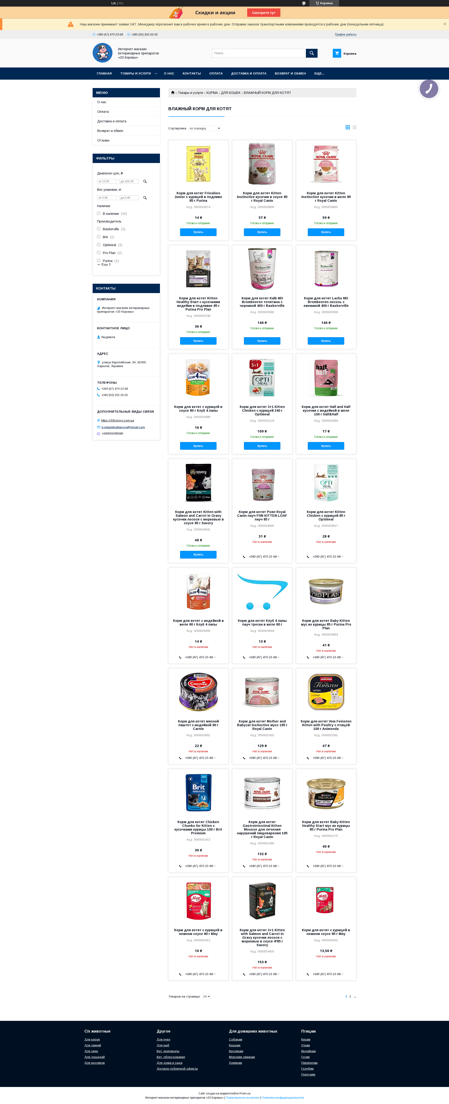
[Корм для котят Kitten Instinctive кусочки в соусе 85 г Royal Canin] (262, 163)
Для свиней (92, 1045)
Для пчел (163, 1039)
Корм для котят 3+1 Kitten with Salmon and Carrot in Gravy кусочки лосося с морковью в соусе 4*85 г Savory (262, 937)
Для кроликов (94, 1063)
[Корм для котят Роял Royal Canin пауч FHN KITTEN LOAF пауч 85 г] (262, 482)
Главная (104, 73)
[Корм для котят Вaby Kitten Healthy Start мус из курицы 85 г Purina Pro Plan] (326, 792)
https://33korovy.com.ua (117, 420)
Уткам (305, 1045)
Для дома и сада (169, 1063)
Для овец (91, 1051)
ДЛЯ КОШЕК (230, 93)
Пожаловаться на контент (242, 1097)
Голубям (307, 1068)
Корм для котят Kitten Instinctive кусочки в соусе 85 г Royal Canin (262, 196)
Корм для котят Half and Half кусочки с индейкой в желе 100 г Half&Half (326, 410)
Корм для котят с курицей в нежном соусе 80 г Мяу (198, 932)
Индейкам (308, 1051)
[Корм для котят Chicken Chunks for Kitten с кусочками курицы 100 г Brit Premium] (198, 792)
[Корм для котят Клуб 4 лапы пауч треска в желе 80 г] (262, 591)
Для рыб (163, 1045)
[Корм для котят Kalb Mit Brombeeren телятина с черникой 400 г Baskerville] (262, 268)
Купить (198, 232)
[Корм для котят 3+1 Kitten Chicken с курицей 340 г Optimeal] (262, 377)
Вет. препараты (168, 1051)
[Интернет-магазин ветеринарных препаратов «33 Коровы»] (102, 61)
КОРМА (212, 93)
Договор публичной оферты (177, 1068)
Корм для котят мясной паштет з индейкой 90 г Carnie (198, 725)
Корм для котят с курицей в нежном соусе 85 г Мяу (326, 932)
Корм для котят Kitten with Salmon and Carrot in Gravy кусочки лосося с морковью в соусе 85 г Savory (198, 517)
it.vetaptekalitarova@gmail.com (123, 427)
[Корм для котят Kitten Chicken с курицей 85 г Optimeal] (326, 482)
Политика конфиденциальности (283, 1097)
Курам (305, 1039)
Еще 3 (105, 264)
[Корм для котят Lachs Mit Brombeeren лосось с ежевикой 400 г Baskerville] (326, 268)
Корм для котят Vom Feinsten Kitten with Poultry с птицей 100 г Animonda (326, 725)
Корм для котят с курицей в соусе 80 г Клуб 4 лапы (198, 408)
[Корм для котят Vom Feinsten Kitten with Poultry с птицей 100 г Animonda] (326, 692)
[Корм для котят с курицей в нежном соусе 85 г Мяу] (326, 900)
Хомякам (235, 1063)
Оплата (216, 73)
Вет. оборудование (171, 1057)
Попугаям (308, 1074)
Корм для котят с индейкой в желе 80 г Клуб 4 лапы (198, 622)
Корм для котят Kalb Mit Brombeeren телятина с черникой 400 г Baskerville (262, 302)
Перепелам (309, 1063)
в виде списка (354, 128)
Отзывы (103, 140)
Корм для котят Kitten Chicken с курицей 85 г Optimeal (326, 515)
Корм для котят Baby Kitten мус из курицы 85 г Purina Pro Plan (326, 624)
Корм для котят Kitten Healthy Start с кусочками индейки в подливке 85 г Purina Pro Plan (198, 303)
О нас (169, 73)
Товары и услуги (135, 73)
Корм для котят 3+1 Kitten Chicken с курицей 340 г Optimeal (262, 410)
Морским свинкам (242, 1057)
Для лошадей (94, 1057)
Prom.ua (244, 1093)
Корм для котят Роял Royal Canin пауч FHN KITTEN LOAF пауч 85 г (262, 515)
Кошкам (234, 1045)
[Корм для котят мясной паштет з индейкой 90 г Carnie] (198, 692)
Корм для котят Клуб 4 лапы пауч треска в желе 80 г (262, 622)
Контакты (192, 73)
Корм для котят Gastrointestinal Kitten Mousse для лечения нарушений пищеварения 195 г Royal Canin (262, 829)
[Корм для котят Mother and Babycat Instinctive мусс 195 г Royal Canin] (262, 692)
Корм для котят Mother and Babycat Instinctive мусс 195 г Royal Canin (262, 725)
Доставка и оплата (248, 73)
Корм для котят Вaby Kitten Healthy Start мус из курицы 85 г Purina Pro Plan (326, 825)
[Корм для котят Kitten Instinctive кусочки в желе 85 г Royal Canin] (326, 163)
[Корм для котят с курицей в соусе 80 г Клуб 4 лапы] (198, 377)
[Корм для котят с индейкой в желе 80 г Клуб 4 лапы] (198, 591)
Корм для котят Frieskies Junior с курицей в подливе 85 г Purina (198, 196)
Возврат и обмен (290, 73)
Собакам (235, 1039)
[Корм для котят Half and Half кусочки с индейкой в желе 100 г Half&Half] (326, 377)
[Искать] (312, 53)
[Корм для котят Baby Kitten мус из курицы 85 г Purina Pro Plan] (326, 591)
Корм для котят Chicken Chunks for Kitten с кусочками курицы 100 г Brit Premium (198, 827)
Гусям (305, 1057)
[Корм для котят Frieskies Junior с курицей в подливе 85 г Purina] (198, 163)
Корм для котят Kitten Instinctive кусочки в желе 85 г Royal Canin (326, 196)
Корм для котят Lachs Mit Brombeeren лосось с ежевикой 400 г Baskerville (326, 302)
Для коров (92, 1039)
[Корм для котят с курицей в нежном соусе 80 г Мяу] (198, 900)
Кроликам (236, 1051)
